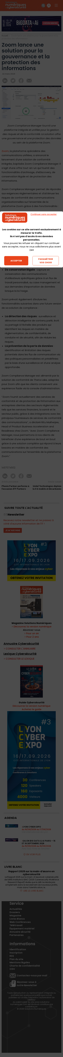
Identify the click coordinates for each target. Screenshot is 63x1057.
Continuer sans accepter (44, 214)
